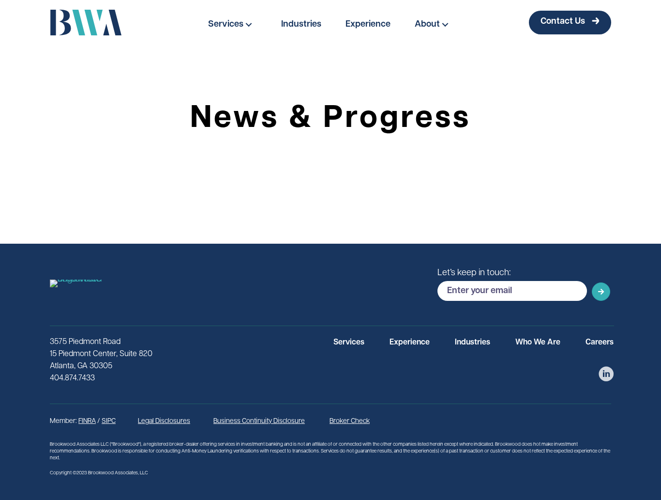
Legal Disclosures (164, 421)
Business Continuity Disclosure (259, 421)
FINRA (87, 421)
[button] (232, 24)
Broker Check (350, 421)
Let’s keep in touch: (474, 273)
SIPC (109, 421)
